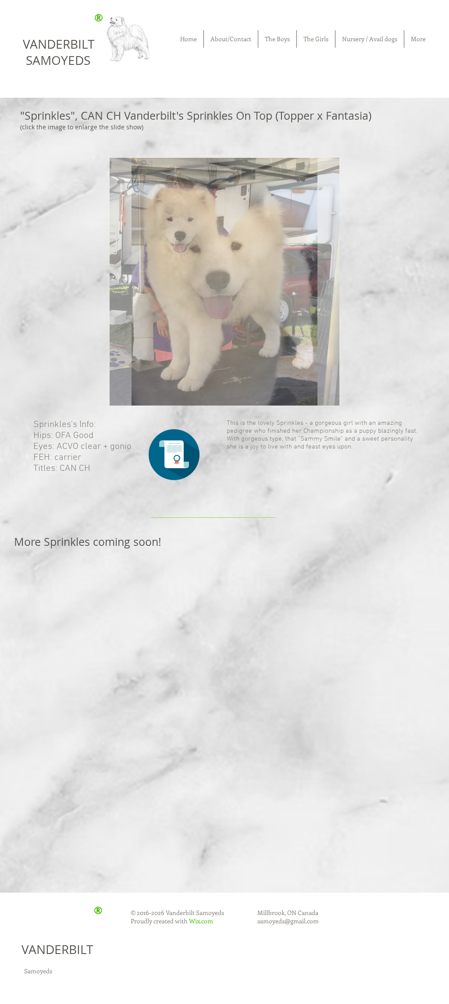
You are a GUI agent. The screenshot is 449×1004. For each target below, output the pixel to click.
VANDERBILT (57, 949)
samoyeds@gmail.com (288, 921)
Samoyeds (38, 971)
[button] (224, 282)
